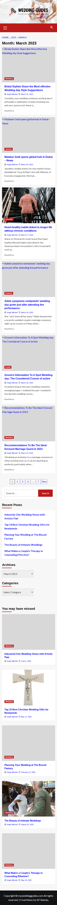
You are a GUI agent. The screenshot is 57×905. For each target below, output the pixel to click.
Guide (7, 367)
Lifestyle (9, 219)
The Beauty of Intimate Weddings (23, 544)
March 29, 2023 (27, 164)
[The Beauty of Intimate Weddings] (28, 799)
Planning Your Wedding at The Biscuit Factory (25, 536)
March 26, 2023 (27, 312)
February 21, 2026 (28, 772)
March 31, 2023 (27, 94)
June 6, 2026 (26, 661)
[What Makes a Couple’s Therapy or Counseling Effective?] (28, 851)
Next (44, 481)
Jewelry (8, 149)
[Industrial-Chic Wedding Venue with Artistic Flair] (28, 632)
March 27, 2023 (27, 235)
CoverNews (26, 899)
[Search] (52, 27)
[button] (5, 27)
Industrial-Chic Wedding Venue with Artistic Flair (24, 516)
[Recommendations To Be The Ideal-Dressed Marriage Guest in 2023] (28, 423)
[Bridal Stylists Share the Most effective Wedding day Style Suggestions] (28, 64)
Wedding (9, 79)
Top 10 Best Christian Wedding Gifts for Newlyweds (26, 526)
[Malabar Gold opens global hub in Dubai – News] (28, 135)
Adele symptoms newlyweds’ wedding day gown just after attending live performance (27, 305)
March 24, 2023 (27, 453)
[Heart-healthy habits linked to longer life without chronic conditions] (28, 205)
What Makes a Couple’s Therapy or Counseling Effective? (23, 553)
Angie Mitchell (12, 94)
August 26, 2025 (27, 824)
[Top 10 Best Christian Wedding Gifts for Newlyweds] (28, 687)
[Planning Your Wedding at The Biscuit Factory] (28, 743)
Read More (9, 111)
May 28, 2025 (26, 880)
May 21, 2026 (26, 717)
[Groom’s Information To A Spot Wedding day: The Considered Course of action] (28, 353)
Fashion (8, 293)
